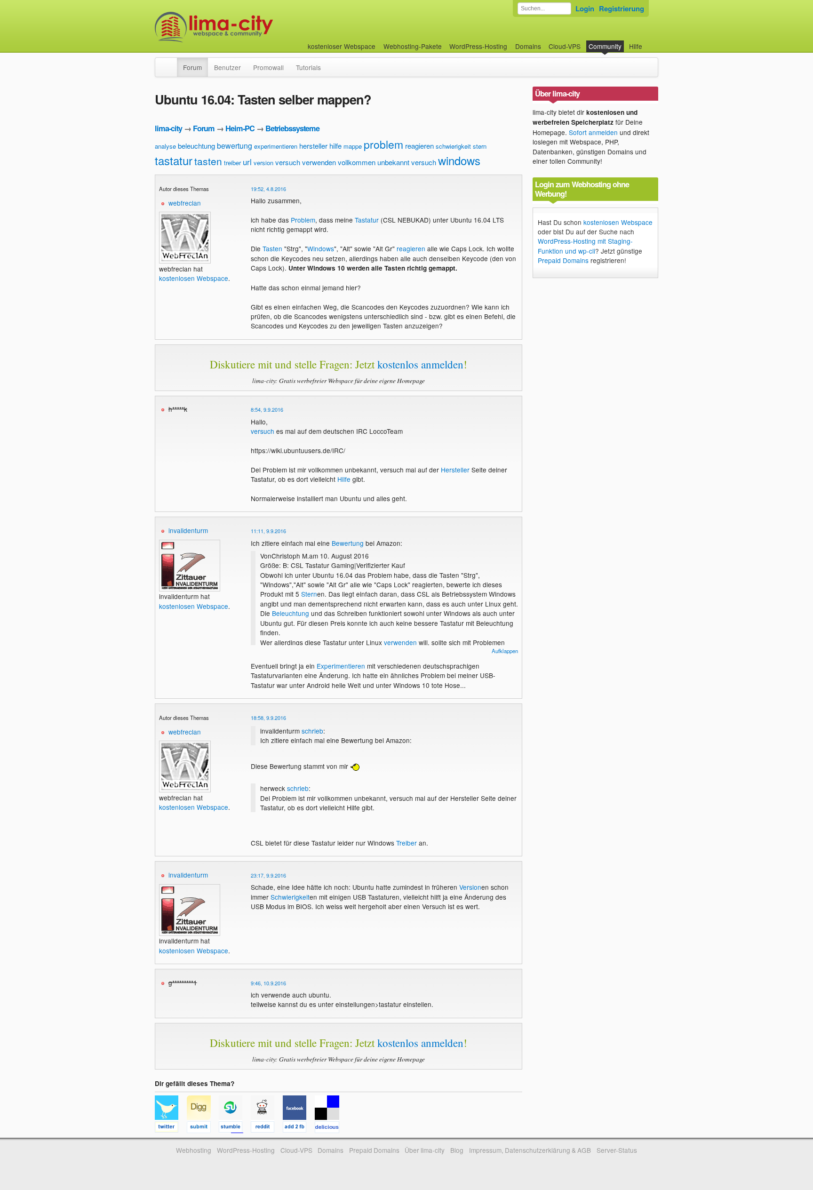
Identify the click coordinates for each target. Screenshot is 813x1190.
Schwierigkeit (290, 897)
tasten (208, 161)
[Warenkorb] (649, 41)
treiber (232, 162)
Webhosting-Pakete (412, 46)
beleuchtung (196, 146)
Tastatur (367, 219)
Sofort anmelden (593, 132)
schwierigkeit (453, 146)
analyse (165, 146)
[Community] (171, 62)
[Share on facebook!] (299, 1128)
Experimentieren (341, 666)
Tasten (272, 248)
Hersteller (455, 469)
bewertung (234, 145)
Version (470, 887)
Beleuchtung (290, 613)
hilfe (335, 146)
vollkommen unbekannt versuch (387, 162)
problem (383, 144)
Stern (309, 594)
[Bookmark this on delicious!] (330, 1128)
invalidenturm (188, 530)
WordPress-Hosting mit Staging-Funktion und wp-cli (585, 245)
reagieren (419, 146)
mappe (352, 146)
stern (479, 146)
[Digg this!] (203, 1128)
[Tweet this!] (171, 1128)
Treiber (406, 842)
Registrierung (621, 8)
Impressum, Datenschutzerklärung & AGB (530, 1150)
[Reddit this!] (267, 1128)
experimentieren (275, 146)
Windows (320, 248)
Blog (456, 1150)
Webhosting (193, 1150)
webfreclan (184, 203)
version (263, 162)
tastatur (173, 160)
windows (459, 160)
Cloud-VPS (565, 46)
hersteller (313, 146)
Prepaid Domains (563, 260)
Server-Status (617, 1150)
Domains (528, 46)
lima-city (168, 128)
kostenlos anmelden (420, 364)
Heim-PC (240, 128)
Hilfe (635, 46)
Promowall (268, 67)
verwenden (319, 162)
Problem (303, 219)
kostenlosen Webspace (193, 278)
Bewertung (348, 543)
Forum (192, 67)
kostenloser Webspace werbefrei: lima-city (249, 27)
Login (584, 8)
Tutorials (308, 67)
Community (605, 46)
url (247, 162)
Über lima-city (425, 1150)
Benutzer (227, 67)
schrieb (312, 730)
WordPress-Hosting (478, 46)
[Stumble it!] (235, 1128)
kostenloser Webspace (341, 46)
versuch (287, 162)
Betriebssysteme (292, 128)
